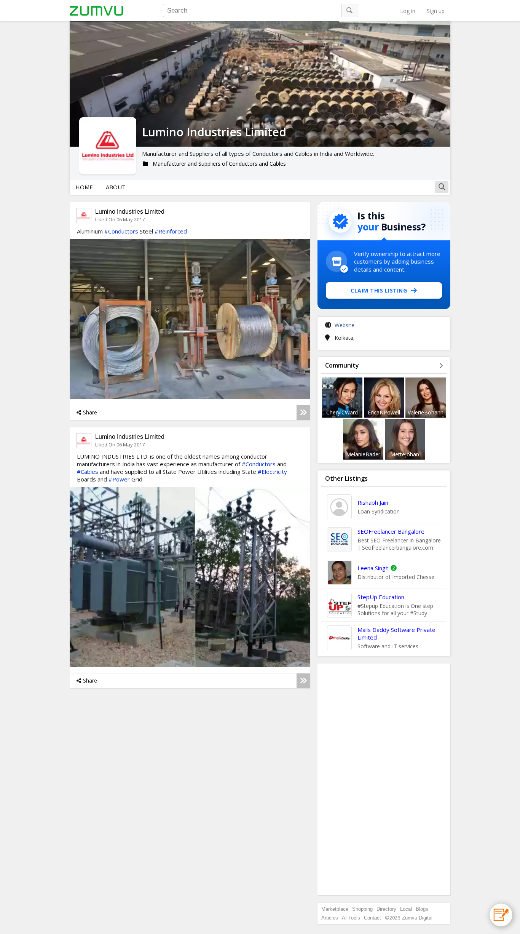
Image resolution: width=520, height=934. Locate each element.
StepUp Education (380, 597)
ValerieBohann (425, 412)
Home (84, 187)
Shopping (362, 909)
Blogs (422, 909)
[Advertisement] (384, 779)
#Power (119, 479)
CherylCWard (342, 412)
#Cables (87, 471)
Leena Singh (373, 568)
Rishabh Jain (372, 502)
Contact (372, 917)
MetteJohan (404, 454)
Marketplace (334, 909)
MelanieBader (363, 454)
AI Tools (351, 917)
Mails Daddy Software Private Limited (396, 633)
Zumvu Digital (417, 917)
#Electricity (272, 471)
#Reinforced (171, 231)
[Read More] (303, 412)
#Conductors (121, 231)
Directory (386, 909)
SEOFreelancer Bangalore (390, 531)
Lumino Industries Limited (129, 211)
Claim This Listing (379, 290)
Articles (329, 917)
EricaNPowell (384, 412)
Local (406, 909)
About (116, 187)
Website (344, 325)
